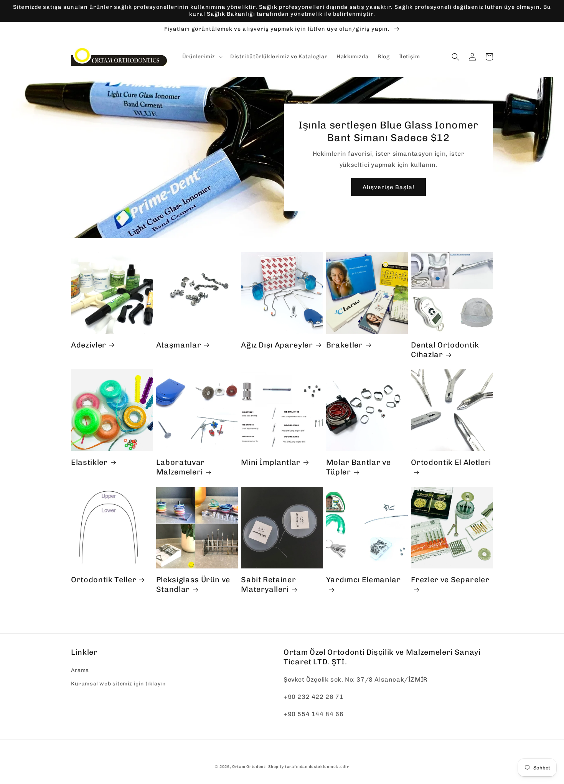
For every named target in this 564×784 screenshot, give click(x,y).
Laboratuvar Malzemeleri (180, 467)
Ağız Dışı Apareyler (277, 344)
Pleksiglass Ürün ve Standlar (193, 584)
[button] (202, 57)
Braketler (344, 344)
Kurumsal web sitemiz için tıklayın (118, 683)
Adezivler (88, 344)
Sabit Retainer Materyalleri (268, 584)
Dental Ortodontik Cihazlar (445, 349)
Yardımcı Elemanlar (363, 579)
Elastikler (89, 462)
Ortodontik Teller (103, 579)
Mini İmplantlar (270, 462)
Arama (80, 670)
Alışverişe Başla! (388, 187)
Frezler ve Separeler (450, 579)
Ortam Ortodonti (249, 766)
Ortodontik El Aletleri (451, 462)
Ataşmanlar (178, 344)
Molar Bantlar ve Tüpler (358, 467)
